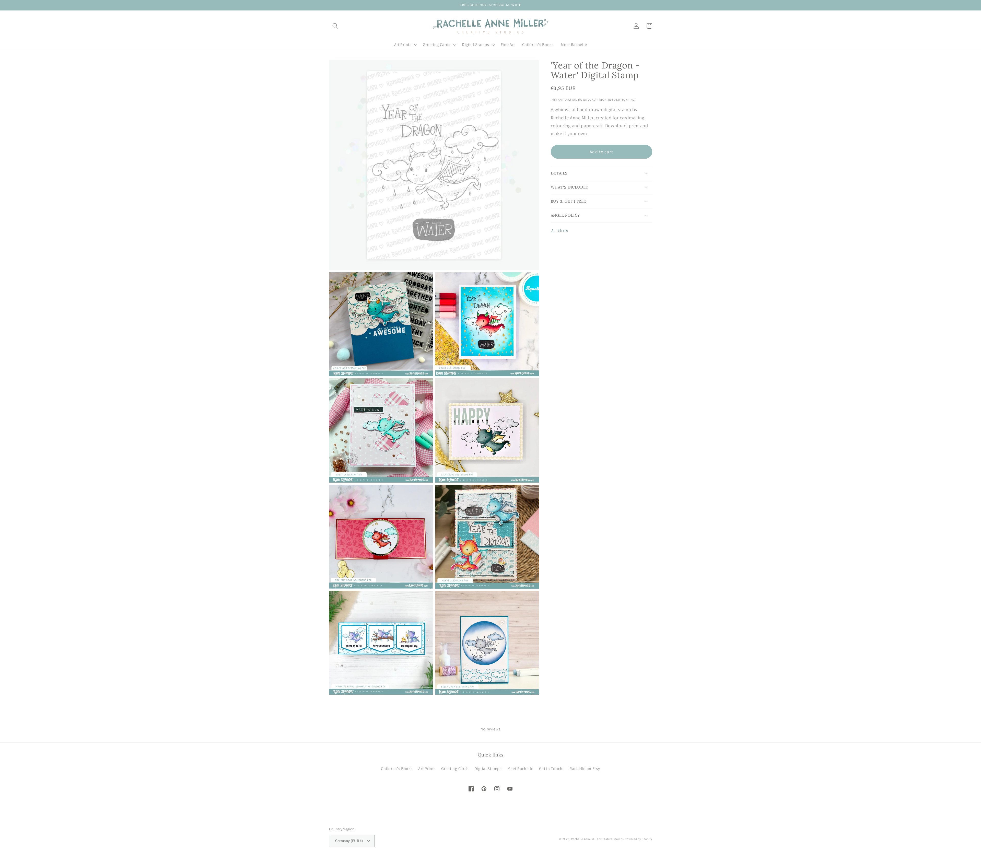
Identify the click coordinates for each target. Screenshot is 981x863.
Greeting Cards (455, 768)
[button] (335, 25)
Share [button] (562, 230)
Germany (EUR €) (349, 840)
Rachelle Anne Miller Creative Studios (597, 839)
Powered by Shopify (638, 839)
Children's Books (397, 768)
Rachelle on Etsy (584, 768)
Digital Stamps (488, 768)
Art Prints (427, 768)
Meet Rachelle (520, 768)
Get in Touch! (551, 768)
